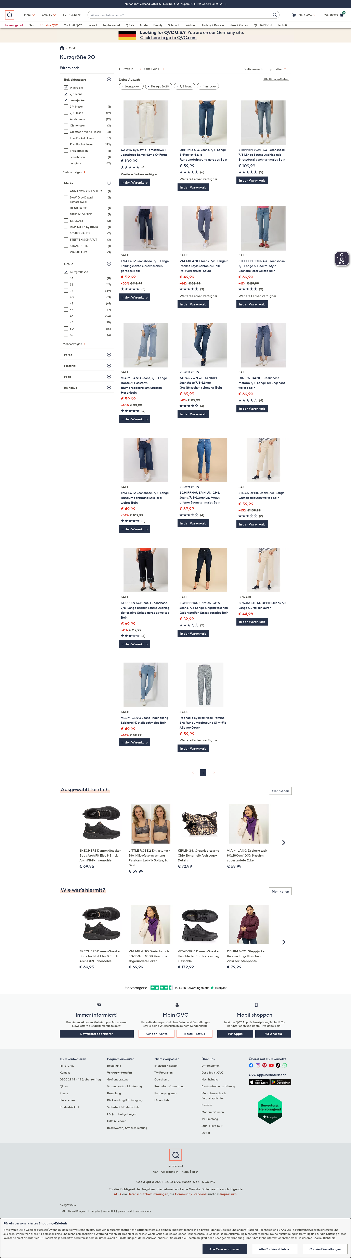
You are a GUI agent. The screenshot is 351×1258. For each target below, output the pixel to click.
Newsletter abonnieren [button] (97, 1034)
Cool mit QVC (73, 25)
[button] (299, 15)
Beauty (157, 25)
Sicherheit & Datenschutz (123, 1107)
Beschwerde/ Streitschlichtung (127, 1127)
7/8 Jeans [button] (185, 86)
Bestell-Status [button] (194, 1034)
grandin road (125, 1210)
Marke (68, 183)
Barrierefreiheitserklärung (218, 1086)
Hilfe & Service (116, 1121)
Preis (68, 377)
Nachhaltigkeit (211, 1079)
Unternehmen (211, 1065)
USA (155, 1171)
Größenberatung (118, 1079)
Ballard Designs (76, 1210)
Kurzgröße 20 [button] (160, 86)
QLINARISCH (263, 25)
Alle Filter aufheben (276, 79)
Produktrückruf (69, 1107)
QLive (64, 1086)
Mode (144, 25)
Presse (64, 1093)
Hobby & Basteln (213, 25)
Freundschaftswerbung (169, 1086)
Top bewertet (111, 25)
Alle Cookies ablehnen (275, 1249)
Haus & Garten (239, 25)
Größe (69, 264)
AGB (117, 1194)
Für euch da (161, 1100)
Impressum (228, 1194)
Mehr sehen (280, 791)
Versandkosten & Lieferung (124, 1086)
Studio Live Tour (212, 1125)
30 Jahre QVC (49, 25)
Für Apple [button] (235, 1034)
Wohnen (190, 25)
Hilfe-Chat (67, 1065)
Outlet (206, 1132)
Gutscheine (161, 1079)
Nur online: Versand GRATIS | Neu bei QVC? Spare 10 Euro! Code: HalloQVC (174, 3)
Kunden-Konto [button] (157, 1034)
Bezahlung (114, 1093)
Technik (282, 25)
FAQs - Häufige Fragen (121, 1114)
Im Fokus (70, 388)
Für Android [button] (273, 1034)
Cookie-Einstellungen (325, 1249)
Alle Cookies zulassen (224, 1249)
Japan (195, 1171)
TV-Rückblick (71, 14)
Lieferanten (67, 1100)
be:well (92, 25)
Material (70, 366)
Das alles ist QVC (212, 1072)
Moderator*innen (213, 1112)
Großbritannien (169, 1171)
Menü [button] (27, 14)
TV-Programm (163, 1072)
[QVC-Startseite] (62, 48)
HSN (62, 1210)
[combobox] (179, 15)
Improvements (143, 1210)
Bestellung (114, 1065)
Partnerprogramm (165, 1093)
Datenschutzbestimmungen (148, 1194)
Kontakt (65, 1072)
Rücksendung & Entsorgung (125, 1100)
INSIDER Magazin (166, 1065)
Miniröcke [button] (209, 86)
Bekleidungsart (75, 79)
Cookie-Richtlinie (324, 1237)
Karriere (207, 1105)
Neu (31, 25)
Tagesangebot (14, 25)
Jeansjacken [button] (132, 86)
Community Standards (191, 1194)
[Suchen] (275, 15)
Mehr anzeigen (73, 172)
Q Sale (130, 25)
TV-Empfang (210, 1119)
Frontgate (94, 1210)
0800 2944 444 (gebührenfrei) (80, 1079)
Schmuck (174, 25)
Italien (185, 1171)
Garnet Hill (109, 1210)
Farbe (68, 355)
